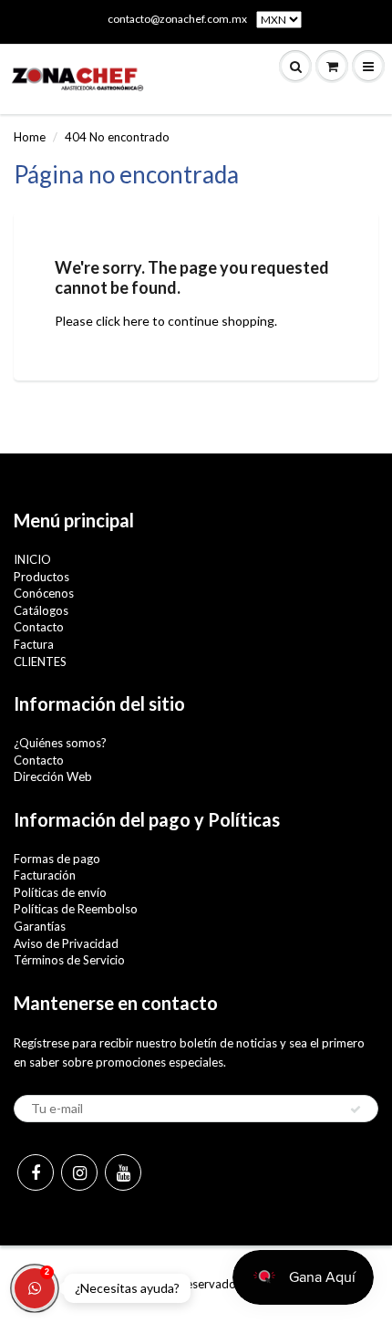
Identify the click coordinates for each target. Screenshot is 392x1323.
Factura (34, 644)
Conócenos (44, 593)
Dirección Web (53, 776)
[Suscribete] (355, 1109)
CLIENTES (40, 661)
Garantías (40, 926)
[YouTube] (123, 1172)
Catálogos (41, 610)
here (136, 320)
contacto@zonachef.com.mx (177, 19)
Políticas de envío (60, 892)
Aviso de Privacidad (66, 943)
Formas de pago (57, 858)
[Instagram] (79, 1172)
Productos (41, 576)
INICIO (32, 559)
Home (30, 137)
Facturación (45, 875)
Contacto (39, 627)
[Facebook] (35, 1172)
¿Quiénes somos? (60, 742)
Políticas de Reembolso (76, 908)
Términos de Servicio (69, 960)
